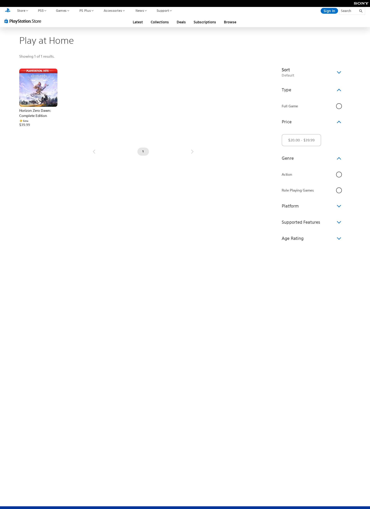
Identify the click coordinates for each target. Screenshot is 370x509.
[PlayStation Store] (24, 21)
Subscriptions (205, 22)
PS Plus (85, 10)
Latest (138, 22)
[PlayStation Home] (7, 11)
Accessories (112, 10)
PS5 (41, 10)
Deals (181, 22)
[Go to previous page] (94, 151)
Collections (160, 22)
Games (61, 10)
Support (162, 10)
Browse (230, 22)
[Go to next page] (192, 151)
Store (21, 10)
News (139, 10)
